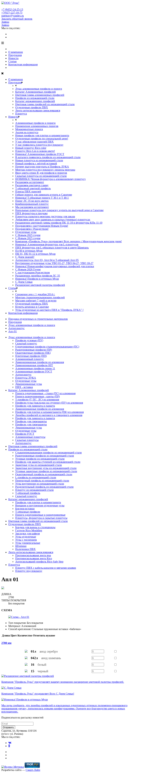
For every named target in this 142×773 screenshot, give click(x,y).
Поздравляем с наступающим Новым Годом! (41, 225)
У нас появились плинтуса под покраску (39, 144)
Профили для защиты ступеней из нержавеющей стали (47, 461)
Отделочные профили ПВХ (31, 107)
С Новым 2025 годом (27, 235)
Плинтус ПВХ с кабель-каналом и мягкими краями (45, 567)
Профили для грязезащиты (31, 421)
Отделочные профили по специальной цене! (41, 138)
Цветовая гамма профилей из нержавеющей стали (45, 104)
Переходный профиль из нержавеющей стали (42, 480)
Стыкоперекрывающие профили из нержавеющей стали (48, 452)
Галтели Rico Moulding (28, 530)
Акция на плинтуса (26, 132)
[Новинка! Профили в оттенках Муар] (24, 699)
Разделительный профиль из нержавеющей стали (44, 486)
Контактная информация (23, 64)
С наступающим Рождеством (32, 272)
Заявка (5, 21)
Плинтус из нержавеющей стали (34, 489)
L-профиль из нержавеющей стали (35, 477)
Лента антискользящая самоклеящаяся (37, 110)
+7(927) (11, 12)
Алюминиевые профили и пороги (35, 123)
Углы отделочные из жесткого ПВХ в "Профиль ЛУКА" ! (49, 309)
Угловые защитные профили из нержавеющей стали (46, 471)
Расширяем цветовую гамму (31, 185)
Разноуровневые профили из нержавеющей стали (44, 455)
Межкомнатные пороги (29, 129)
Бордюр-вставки (25, 508)
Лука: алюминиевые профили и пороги (38, 88)
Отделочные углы (25, 232)
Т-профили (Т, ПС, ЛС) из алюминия (37, 399)
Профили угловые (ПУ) (29, 340)
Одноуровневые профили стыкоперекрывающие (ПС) (47, 346)
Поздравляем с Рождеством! (31, 228)
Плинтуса (21, 113)
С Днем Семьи (24, 281)
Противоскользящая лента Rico (33, 558)
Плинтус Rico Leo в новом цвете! (35, 151)
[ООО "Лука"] (10, 2)
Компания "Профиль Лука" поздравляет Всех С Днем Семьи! (37, 693)
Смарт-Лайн (33, 769)
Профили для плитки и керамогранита (38, 502)
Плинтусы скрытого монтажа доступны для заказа (45, 216)
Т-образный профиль (27, 493)
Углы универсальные (27, 542)
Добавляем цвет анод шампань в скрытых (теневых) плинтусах (52, 219)
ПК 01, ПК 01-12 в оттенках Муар (35, 253)
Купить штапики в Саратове (32, 306)
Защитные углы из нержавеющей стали (38, 465)
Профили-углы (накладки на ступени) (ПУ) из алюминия (49, 402)
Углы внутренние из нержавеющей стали (39, 483)
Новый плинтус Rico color (30, 147)
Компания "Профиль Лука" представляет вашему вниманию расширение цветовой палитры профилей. (62, 681)
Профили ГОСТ (24, 433)
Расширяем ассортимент (29, 182)
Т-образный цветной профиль (33, 188)
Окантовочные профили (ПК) (33, 352)
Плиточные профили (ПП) (31, 355)
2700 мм (6, 642)
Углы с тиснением (26, 539)
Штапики (20, 546)
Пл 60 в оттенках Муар (29, 250)
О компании (15, 52)
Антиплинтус (23, 374)
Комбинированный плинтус (32, 204)
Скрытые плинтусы (27, 440)
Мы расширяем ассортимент (32, 207)
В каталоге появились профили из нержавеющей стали (48, 157)
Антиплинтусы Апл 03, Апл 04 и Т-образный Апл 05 (47, 260)
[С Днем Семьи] (11, 687)
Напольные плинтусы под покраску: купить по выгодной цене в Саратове (59, 210)
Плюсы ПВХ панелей (28, 191)
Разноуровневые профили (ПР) (33, 349)
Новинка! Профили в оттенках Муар (37, 278)
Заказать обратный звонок (16, 18)
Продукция (15, 55)
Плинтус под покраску (28, 570)
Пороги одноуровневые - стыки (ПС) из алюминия (45, 393)
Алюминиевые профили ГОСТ (33, 371)
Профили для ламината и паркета (35, 405)
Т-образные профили (27, 511)
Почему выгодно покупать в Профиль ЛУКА (42, 166)
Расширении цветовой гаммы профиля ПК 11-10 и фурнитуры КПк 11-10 (58, 222)
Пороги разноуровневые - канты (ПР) (37, 396)
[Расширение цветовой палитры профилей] (27, 676)
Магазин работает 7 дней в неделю (35, 300)
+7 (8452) (12, 9)
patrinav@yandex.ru (12, 15)
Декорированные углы (28, 384)
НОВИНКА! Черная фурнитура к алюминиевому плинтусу (50, 179)
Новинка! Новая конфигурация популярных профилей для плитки (54, 266)
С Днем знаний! (24, 256)
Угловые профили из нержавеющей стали (40, 458)
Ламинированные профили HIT (34, 365)
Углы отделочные (25, 536)
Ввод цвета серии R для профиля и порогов (41, 172)
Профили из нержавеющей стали (34, 98)
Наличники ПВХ (25, 549)
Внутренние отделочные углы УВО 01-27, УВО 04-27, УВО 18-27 (54, 263)
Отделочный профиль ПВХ (31, 303)
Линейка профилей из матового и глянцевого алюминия (48, 415)
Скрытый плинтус (26, 343)
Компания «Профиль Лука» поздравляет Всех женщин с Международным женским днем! (68, 241)
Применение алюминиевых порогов (36, 126)
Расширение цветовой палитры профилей (40, 285)
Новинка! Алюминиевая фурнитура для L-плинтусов (46, 244)
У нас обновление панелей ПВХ (34, 141)
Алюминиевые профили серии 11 (35, 368)
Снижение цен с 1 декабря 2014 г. (35, 294)
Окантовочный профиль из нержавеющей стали (43, 474)
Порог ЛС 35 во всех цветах (32, 200)
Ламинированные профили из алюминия (39, 362)
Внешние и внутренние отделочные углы (39, 505)
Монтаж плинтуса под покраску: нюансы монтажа (45, 169)
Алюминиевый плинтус (29, 359)
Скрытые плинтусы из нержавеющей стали (41, 175)
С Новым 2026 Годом (28, 269)
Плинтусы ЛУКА (25, 377)
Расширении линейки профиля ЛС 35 (37, 275)
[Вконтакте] (9, 34)
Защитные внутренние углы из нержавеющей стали (46, 468)
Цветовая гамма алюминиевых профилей (39, 94)
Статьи (12, 61)
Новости (13, 58)
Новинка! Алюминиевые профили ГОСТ (39, 154)
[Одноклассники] (9, 37)
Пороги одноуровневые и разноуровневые (40, 514)
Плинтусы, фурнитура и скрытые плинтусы (41, 517)
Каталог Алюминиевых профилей (35, 91)
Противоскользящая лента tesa (33, 555)
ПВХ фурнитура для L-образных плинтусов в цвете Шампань (52, 247)
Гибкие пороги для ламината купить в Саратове (43, 194)
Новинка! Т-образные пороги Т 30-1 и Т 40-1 (42, 197)
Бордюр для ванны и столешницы (35, 527)
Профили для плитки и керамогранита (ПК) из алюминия (49, 412)
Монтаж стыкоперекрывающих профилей (40, 297)
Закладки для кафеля (27, 533)
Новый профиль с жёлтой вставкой (36, 163)
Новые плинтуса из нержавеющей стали (39, 160)
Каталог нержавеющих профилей (35, 101)
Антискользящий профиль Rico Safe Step (39, 561)
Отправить (8, 727)
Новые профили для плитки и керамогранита (42, 135)
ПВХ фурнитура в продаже (31, 213)
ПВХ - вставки (24, 387)
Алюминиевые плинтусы (30, 436)
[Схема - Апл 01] (18, 616)
